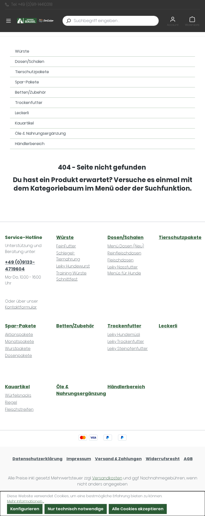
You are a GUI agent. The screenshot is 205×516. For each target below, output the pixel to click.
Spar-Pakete (27, 82)
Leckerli (22, 113)
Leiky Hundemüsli (124, 334)
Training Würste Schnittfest (71, 276)
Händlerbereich (29, 144)
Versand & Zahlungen (118, 459)
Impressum (78, 459)
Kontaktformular (21, 307)
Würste (22, 51)
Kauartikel (24, 123)
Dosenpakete (18, 355)
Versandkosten (107, 478)
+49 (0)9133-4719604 (20, 265)
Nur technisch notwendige (76, 509)
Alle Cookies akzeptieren (138, 509)
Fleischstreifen (19, 409)
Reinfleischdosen (124, 253)
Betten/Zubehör (30, 92)
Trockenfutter (28, 102)
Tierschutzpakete (32, 72)
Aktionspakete (19, 334)
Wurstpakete (17, 348)
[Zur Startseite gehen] (36, 21)
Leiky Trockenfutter (126, 341)
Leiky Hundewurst (73, 266)
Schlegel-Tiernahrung (68, 256)
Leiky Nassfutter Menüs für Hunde (124, 270)
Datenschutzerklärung (37, 459)
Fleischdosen (121, 260)
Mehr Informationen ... (25, 501)
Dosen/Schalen (29, 61)
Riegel (11, 402)
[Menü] (8, 21)
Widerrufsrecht (163, 459)
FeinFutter (66, 246)
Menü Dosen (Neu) (126, 246)
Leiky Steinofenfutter (128, 348)
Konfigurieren (24, 509)
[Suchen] (68, 21)
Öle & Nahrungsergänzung (40, 133)
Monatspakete (19, 341)
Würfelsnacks (18, 395)
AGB (188, 459)
